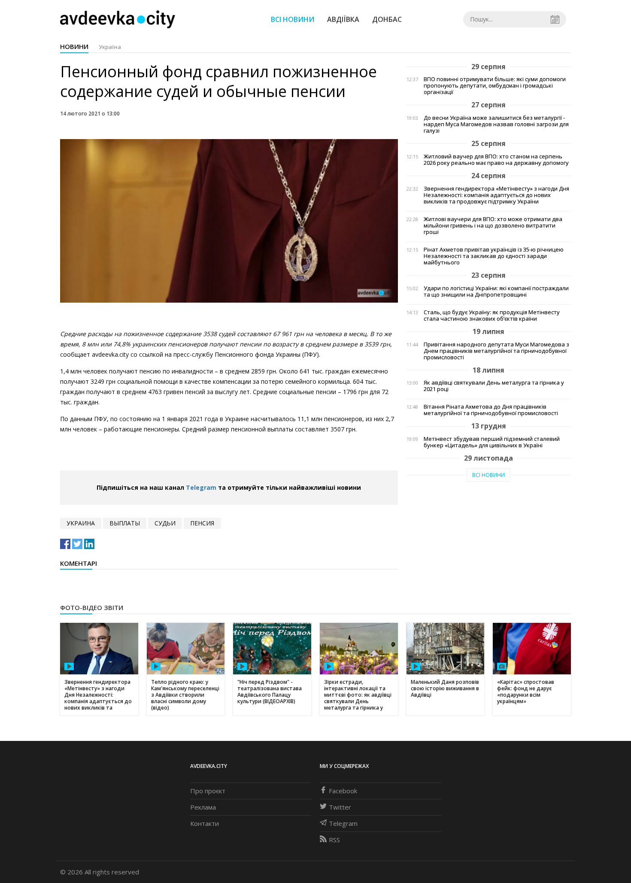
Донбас (387, 19)
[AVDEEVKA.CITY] (117, 19)
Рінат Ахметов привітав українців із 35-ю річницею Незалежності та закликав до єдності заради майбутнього (494, 256)
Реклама (203, 807)
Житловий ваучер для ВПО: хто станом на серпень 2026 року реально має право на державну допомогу (496, 159)
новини (74, 46)
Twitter (340, 807)
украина (81, 523)
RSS (334, 839)
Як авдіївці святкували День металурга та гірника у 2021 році (494, 385)
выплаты (124, 523)
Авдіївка (343, 19)
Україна (110, 47)
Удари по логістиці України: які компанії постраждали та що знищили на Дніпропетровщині (496, 291)
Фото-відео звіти (91, 607)
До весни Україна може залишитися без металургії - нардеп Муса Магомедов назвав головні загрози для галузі (496, 124)
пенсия (202, 523)
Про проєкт (207, 790)
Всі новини (292, 19)
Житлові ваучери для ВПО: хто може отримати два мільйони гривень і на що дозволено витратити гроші (493, 225)
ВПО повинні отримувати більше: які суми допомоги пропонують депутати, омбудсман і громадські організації (495, 85)
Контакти (204, 823)
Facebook (343, 790)
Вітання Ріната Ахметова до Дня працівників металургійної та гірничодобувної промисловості (491, 410)
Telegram (201, 487)
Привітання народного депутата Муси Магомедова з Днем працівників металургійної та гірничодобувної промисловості (496, 351)
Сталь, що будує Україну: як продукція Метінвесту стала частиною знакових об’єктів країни (492, 315)
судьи (165, 523)
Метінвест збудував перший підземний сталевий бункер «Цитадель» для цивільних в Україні (492, 442)
